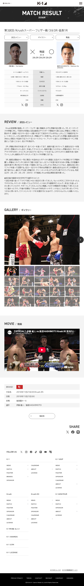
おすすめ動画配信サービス (69, 570)
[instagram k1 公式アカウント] (26, 452)
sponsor (10, 480)
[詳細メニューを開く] (80, 3)
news (9, 465)
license (34, 472)
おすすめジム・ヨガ (55, 570)
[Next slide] (80, 240)
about (33, 469)
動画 (67, 37)
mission (70, 578)
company (59, 578)
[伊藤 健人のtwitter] (22, 105)
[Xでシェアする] (67, 432)
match (9, 469)
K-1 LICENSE (12, 552)
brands (10, 476)
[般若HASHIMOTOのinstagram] (62, 105)
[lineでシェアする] (78, 432)
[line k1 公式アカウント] (41, 452)
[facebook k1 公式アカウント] (31, 452)
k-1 (13, 529)
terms (29, 578)
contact (38, 578)
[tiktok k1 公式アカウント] (36, 452)
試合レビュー (16, 37)
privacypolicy (17, 578)
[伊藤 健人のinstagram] (26, 105)
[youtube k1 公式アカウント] (45, 452)
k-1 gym (10, 544)
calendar (35, 465)
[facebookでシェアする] (72, 432)
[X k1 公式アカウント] (21, 452)
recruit (49, 578)
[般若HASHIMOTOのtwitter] (58, 105)
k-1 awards (12, 537)
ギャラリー (42, 37)
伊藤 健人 (20, 405)
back (42, 416)
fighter (10, 472)
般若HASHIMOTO (34, 405)
